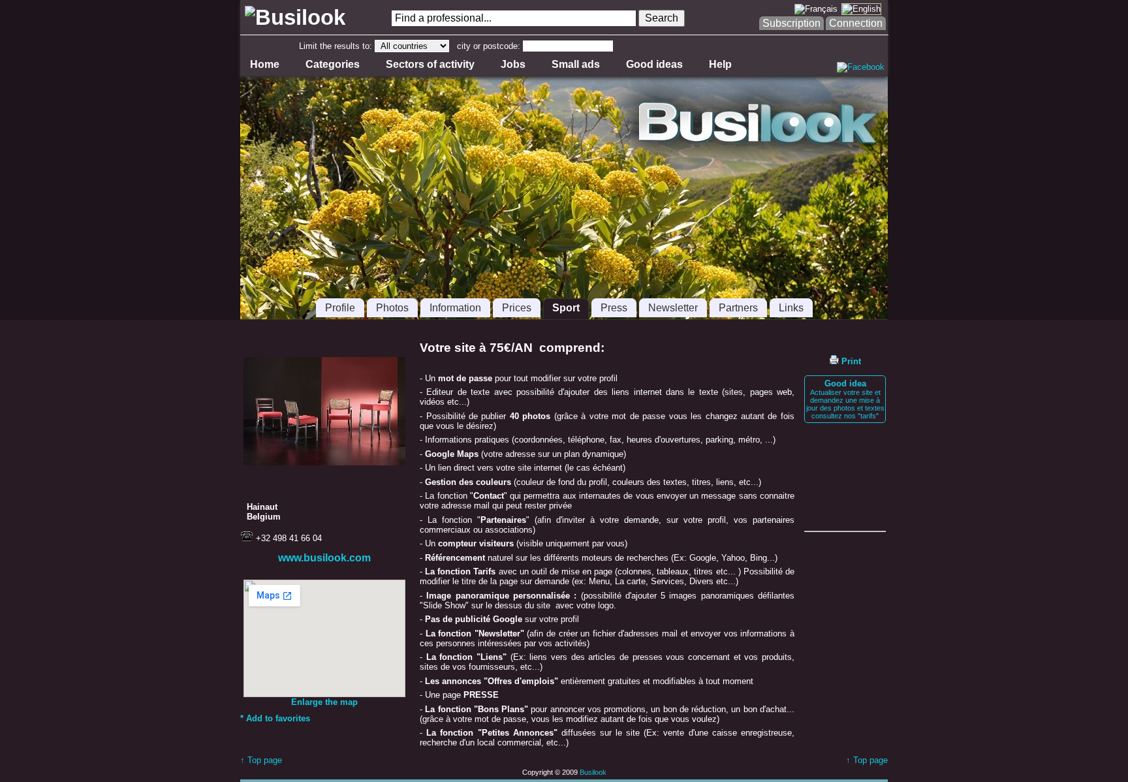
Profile (340, 307)
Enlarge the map (324, 702)
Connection (856, 23)
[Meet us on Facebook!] (861, 67)
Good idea (845, 399)
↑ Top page (261, 760)
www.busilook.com (324, 557)
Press (614, 307)
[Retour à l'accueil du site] (292, 17)
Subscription (791, 23)
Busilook (593, 772)
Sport (566, 307)
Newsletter (673, 307)
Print (850, 361)
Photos (392, 307)
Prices (516, 307)
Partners (738, 307)
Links (791, 307)
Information (455, 307)
